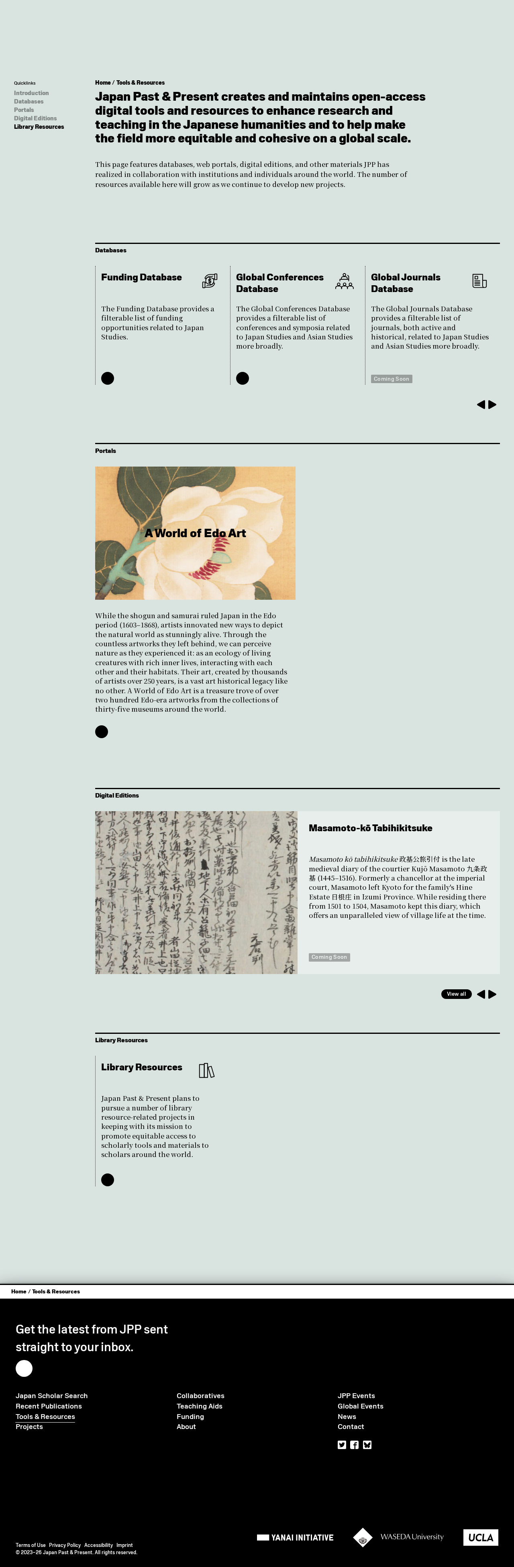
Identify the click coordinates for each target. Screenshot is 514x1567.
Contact (351, 1426)
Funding (190, 1416)
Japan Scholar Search (52, 1395)
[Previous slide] (481, 994)
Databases (29, 101)
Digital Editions (35, 118)
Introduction (31, 93)
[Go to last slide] (481, 405)
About (186, 1426)
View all (456, 994)
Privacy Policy (65, 1545)
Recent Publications (49, 1406)
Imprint (124, 1545)
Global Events (360, 1406)
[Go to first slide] (493, 994)
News (347, 1416)
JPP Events (356, 1395)
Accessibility (98, 1545)
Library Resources (39, 126)
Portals (24, 110)
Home (103, 82)
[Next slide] (493, 405)
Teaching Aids (199, 1406)
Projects (29, 1426)
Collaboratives (200, 1395)
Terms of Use (31, 1545)
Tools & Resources (140, 82)
